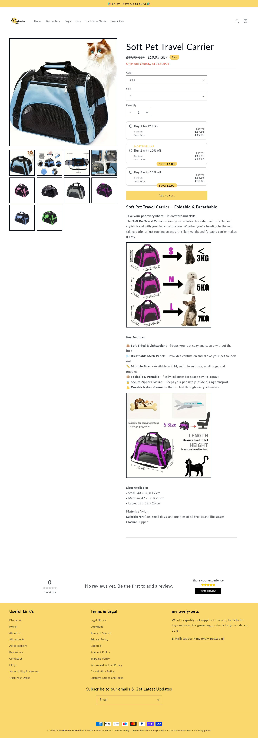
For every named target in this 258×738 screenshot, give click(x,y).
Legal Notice (98, 620)
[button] (237, 21)
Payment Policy (100, 652)
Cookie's (96, 645)
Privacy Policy (99, 639)
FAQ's (13, 665)
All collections (18, 645)
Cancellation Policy (103, 671)
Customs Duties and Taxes (107, 677)
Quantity (131, 105)
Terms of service (141, 730)
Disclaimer (15, 620)
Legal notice (159, 730)
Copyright (97, 626)
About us (15, 633)
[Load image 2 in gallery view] (49, 163)
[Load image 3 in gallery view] (77, 163)
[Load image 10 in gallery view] (49, 218)
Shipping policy (202, 730)
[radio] (166, 130)
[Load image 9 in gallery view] (22, 218)
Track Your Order (19, 677)
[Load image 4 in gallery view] (104, 163)
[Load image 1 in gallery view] (22, 163)
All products (17, 639)
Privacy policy (103, 730)
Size (128, 88)
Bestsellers (16, 652)
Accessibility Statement (24, 671)
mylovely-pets (64, 730)
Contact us (16, 658)
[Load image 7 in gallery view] (77, 190)
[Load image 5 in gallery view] (22, 190)
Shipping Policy (100, 658)
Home (13, 626)
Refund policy (122, 730)
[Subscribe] (158, 699)
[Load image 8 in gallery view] (104, 190)
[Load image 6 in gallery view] (49, 190)
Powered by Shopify (82, 730)
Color (129, 72)
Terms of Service (101, 633)
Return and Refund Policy (106, 665)
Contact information (180, 730)
